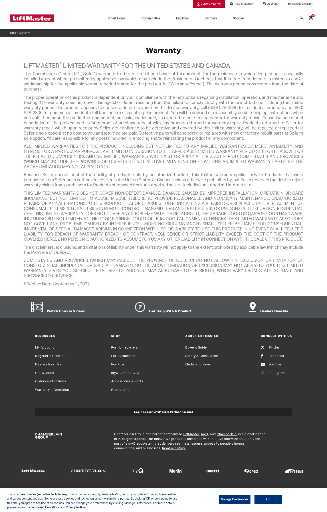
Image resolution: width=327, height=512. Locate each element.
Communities (150, 18)
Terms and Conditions (45, 507)
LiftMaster (191, 434)
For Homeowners (124, 347)
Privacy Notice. (76, 507)
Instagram (277, 373)
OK (268, 499)
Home (12, 33)
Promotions (120, 389)
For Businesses (123, 356)
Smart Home (116, 18)
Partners (211, 18)
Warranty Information (52, 389)
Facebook (276, 356)
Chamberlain (227, 434)
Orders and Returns (50, 381)
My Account (44, 347)
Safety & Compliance (201, 356)
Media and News (198, 364)
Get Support (44, 373)
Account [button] (270, 4)
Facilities (182, 18)
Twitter (274, 347)
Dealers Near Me (211, 3)
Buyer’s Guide (196, 347)
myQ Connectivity (125, 373)
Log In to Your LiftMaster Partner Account (163, 412)
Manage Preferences (234, 499)
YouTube (275, 364)
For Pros (117, 364)
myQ (204, 434)
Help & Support (241, 4)
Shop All (238, 18)
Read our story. (174, 448)
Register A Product (50, 356)
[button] (300, 4)
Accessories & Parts (127, 381)
